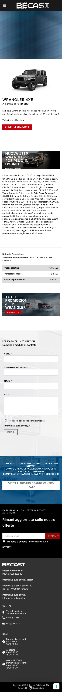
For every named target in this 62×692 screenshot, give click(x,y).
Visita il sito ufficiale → (13, 120)
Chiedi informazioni (17, 127)
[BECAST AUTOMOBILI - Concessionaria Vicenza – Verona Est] (33, 5)
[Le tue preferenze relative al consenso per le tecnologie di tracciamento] (56, 686)
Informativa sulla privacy (16, 425)
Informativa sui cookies (13, 598)
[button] (4, 5)
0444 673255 (12, 617)
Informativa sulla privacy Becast (17, 580)
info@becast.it (13, 623)
